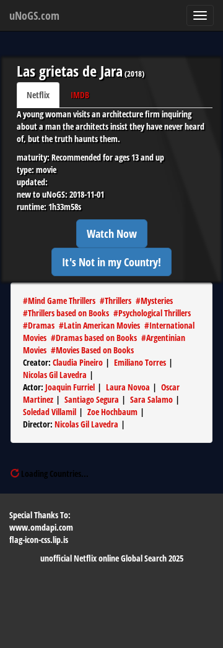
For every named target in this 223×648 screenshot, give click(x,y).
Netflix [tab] (38, 95)
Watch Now (112, 233)
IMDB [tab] (80, 95)
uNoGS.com (34, 15)
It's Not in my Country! (111, 262)
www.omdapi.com (41, 527)
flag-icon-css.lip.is (38, 539)
